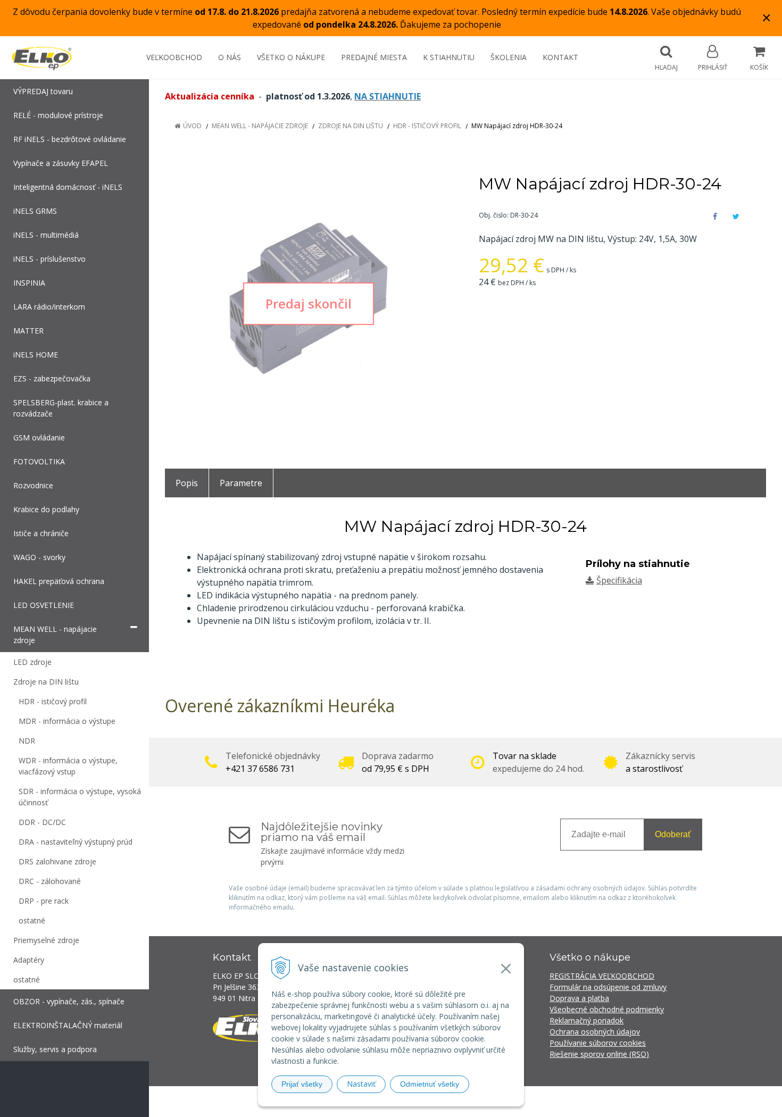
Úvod (192, 125)
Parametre (241, 483)
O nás (229, 57)
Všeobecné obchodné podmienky (607, 1009)
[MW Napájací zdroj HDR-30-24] (308, 304)
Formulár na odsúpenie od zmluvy (608, 987)
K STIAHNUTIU (449, 57)
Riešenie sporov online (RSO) (599, 1054)
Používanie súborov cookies (598, 1043)
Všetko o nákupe (291, 57)
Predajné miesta (374, 57)
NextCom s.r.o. (582, 1101)
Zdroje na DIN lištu (350, 125)
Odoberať (673, 834)
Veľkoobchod (174, 57)
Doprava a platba (579, 998)
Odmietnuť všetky (429, 1084)
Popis (187, 483)
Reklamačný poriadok (586, 1020)
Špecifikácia (619, 580)
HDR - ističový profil (427, 125)
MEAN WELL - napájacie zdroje (260, 125)
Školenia (508, 57)
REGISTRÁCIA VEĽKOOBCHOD (602, 976)
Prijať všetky (301, 1084)
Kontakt (560, 57)
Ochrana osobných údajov (595, 1032)
